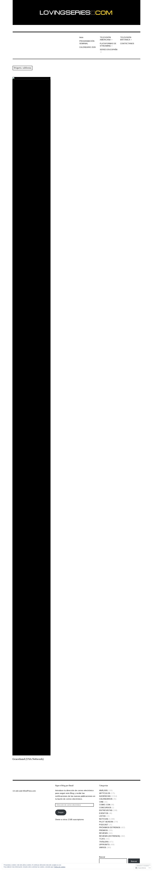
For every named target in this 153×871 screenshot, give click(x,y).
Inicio (81, 37)
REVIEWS (103, 833)
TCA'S (102, 839)
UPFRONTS (104, 845)
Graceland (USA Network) (28, 759)
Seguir (61, 812)
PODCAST (103, 825)
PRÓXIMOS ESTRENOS (109, 827)
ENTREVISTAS (105, 810)
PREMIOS (103, 830)
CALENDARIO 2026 (87, 47)
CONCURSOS (105, 808)
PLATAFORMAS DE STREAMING (108, 45)
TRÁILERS (104, 842)
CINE (101, 802)
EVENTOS (103, 813)
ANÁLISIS (103, 790)
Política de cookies (59, 867)
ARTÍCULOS (104, 793)
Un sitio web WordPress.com (24, 791)
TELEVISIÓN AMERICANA (105, 38)
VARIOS (102, 847)
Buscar (102, 857)
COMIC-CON (104, 805)
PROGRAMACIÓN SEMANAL (86, 42)
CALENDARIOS (105, 799)
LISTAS (102, 816)
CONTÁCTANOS (127, 43)
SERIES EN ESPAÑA (108, 50)
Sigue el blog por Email (64, 785)
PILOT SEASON (106, 822)
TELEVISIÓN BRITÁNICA (125, 38)
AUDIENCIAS (105, 796)
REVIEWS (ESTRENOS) (109, 836)
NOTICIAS (103, 819)
